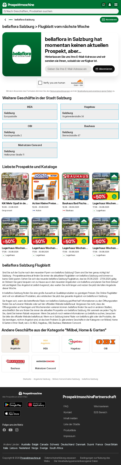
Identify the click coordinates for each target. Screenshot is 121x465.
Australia (25, 444)
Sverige (44, 448)
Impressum (69, 436)
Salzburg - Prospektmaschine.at (17, 275)
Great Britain (111, 444)
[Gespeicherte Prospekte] (103, 4)
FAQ (65, 406)
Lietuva (13, 448)
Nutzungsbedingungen (60, 91)
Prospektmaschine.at (30, 458)
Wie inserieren (101, 406)
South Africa (56, 448)
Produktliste (69, 430)
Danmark (80, 444)
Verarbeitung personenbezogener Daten (94, 91)
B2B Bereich (100, 412)
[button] (109, 4)
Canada (44, 444)
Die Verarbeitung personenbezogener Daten (76, 461)
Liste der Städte (71, 424)
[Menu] (116, 4)
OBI (50, 322)
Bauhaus (57, 322)
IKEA (35, 322)
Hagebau (42, 322)
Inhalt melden (70, 418)
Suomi (90, 444)
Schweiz (54, 444)
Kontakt (67, 412)
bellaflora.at (69, 304)
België (35, 444)
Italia (5, 448)
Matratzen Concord (71, 322)
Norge (35, 448)
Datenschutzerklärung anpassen (60, 458)
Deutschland (67, 444)
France (99, 444)
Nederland (24, 448)
